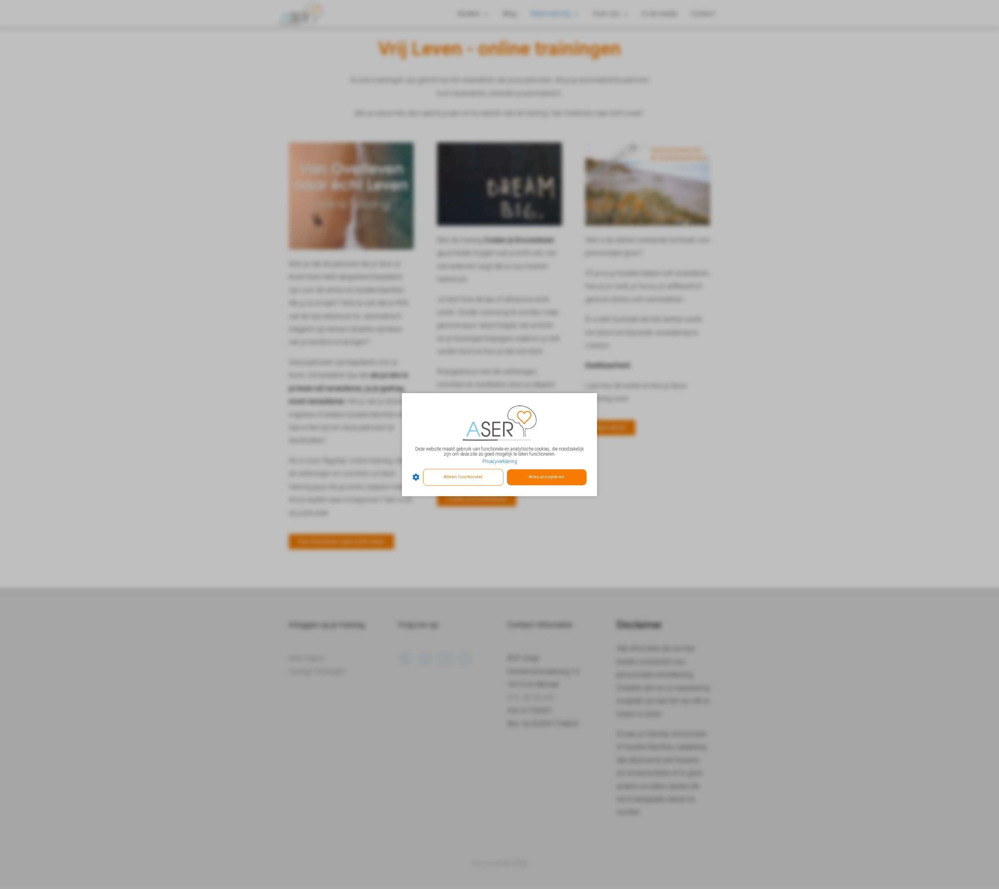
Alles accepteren (546, 476)
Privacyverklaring (499, 461)
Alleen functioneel (463, 476)
